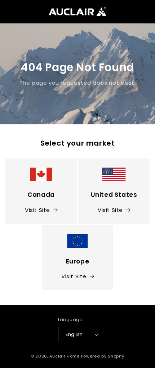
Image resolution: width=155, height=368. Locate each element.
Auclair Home (64, 356)
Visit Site (37, 210)
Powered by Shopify (103, 356)
